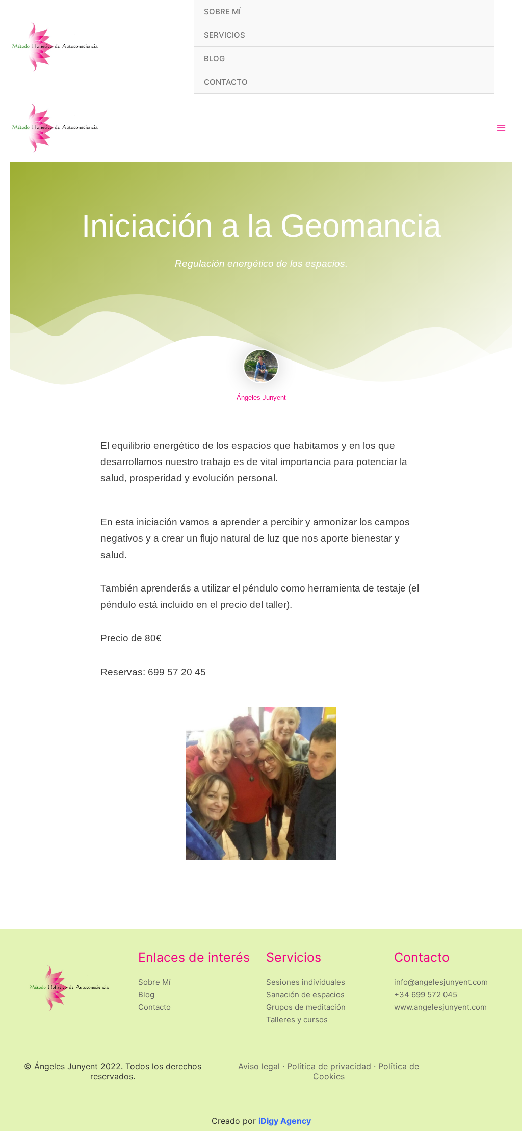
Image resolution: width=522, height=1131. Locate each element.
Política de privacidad (329, 1066)
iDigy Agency (284, 1121)
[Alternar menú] (474, 34)
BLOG (214, 58)
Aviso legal (259, 1066)
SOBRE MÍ (222, 11)
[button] (508, 47)
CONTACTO (226, 82)
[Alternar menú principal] (501, 128)
